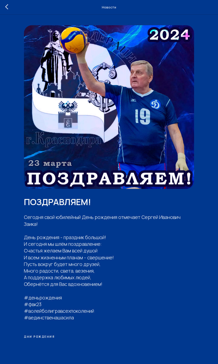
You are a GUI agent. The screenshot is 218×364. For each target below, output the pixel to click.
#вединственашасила (49, 317)
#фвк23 (32, 304)
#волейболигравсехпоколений (59, 311)
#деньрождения (43, 297)
